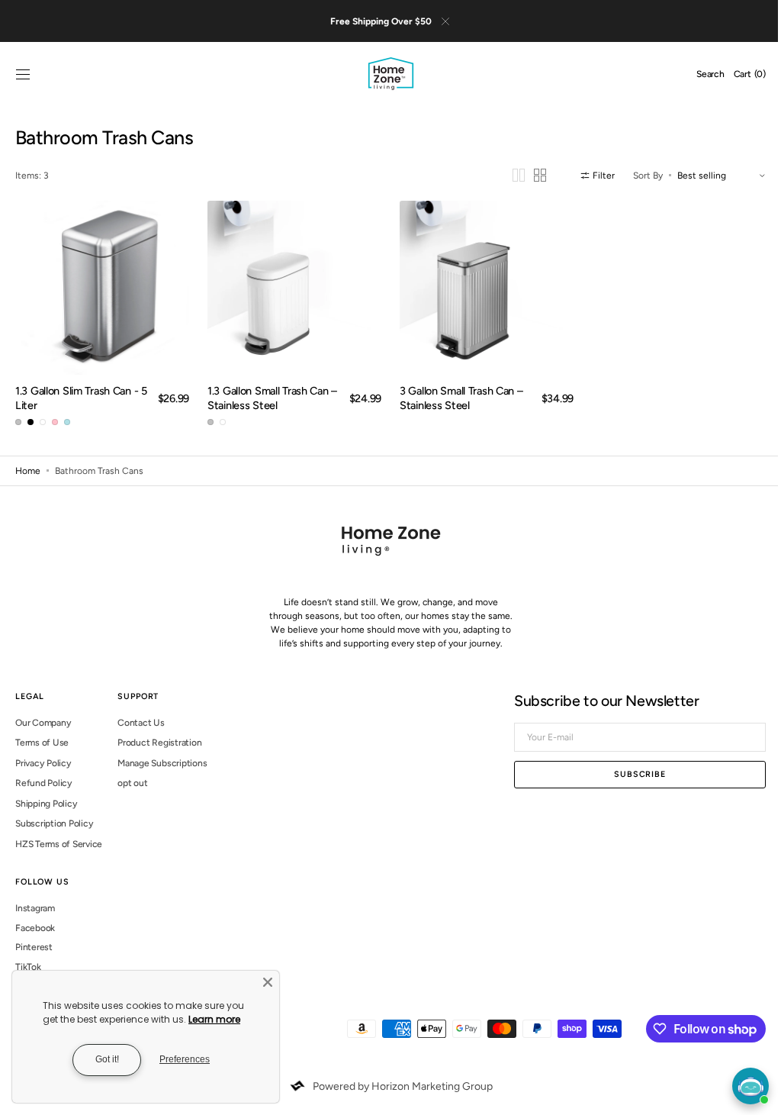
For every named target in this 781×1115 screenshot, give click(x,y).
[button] (23, 78)
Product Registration (159, 742)
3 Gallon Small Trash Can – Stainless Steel (456, 398)
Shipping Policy (46, 803)
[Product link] (100, 289)
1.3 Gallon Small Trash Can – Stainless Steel (269, 398)
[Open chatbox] (750, 1086)
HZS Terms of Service (58, 844)
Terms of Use (42, 742)
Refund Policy (43, 783)
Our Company (43, 722)
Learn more (214, 1019)
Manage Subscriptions (162, 763)
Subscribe (628, 774)
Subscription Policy (54, 823)
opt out (132, 783)
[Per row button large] (507, 178)
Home (27, 471)
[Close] (267, 982)
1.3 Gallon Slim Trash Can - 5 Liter (76, 398)
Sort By (636, 177)
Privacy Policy (43, 763)
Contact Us (141, 722)
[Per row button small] (528, 178)
